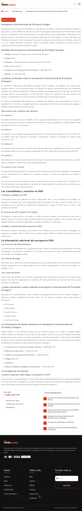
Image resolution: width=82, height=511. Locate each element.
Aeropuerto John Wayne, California (61, 422)
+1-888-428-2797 (12, 395)
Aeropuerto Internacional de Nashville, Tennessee (62, 428)
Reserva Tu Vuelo (8, 20)
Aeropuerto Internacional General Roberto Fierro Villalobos (60, 417)
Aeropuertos (17, 11)
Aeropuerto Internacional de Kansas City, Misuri (63, 399)
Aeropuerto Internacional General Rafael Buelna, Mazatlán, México (63, 411)
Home (6, 11)
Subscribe (66, 485)
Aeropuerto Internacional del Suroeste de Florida (64, 405)
